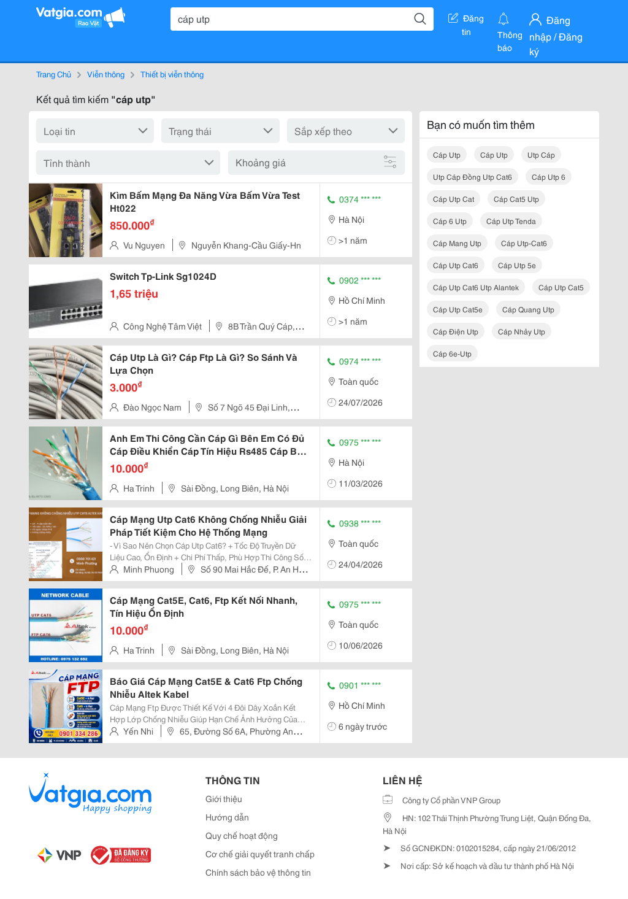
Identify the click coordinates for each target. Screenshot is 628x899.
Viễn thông (105, 73)
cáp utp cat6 (455, 265)
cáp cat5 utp (516, 198)
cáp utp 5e (517, 265)
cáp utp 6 (548, 176)
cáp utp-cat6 (524, 242)
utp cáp (541, 154)
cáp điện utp (455, 331)
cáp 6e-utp (452, 353)
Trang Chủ (53, 73)
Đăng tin (473, 20)
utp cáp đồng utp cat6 (472, 176)
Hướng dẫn (227, 817)
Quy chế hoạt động (241, 835)
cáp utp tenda (511, 220)
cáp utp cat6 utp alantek (476, 287)
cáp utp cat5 (561, 287)
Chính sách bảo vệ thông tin (258, 872)
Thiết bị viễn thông (172, 73)
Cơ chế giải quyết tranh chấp (260, 853)
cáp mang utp (457, 242)
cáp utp (447, 154)
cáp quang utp (528, 309)
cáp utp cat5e (458, 309)
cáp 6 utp (450, 220)
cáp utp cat (453, 198)
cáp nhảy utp (521, 331)
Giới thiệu (223, 798)
